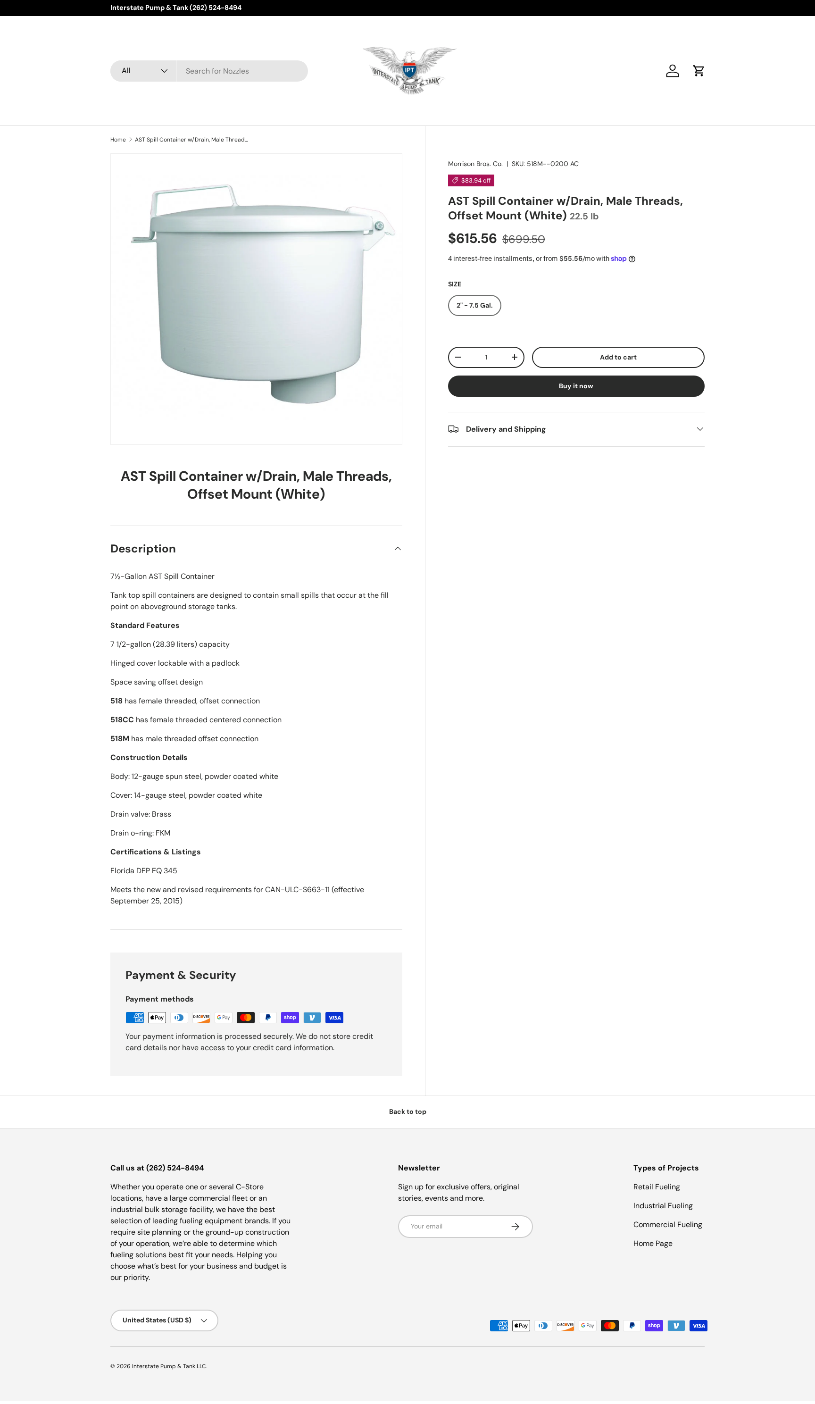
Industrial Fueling (663, 1206)
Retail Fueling (656, 1187)
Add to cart (618, 356)
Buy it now (576, 385)
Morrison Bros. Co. (475, 163)
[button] (699, 70)
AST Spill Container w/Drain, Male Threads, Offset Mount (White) (191, 139)
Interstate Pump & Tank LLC (169, 1366)
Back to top (407, 1111)
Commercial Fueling (667, 1224)
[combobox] (209, 71)
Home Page (653, 1243)
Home (118, 139)
